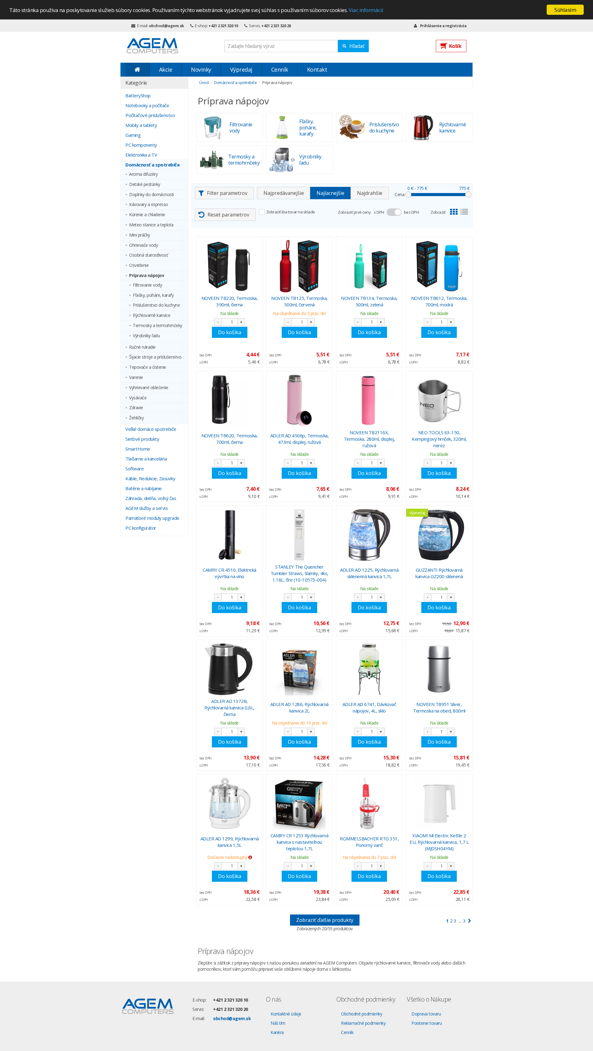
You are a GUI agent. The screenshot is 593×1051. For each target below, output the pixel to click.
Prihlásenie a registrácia (443, 25)
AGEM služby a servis (146, 508)
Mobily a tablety (141, 125)
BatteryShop (138, 95)
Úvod (203, 82)
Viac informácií (366, 10)
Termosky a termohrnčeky (157, 325)
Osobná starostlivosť (148, 255)
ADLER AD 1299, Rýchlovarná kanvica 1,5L (229, 841)
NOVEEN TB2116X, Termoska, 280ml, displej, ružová (369, 438)
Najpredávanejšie (283, 193)
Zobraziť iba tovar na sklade (290, 212)
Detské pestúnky (144, 184)
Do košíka (229, 332)
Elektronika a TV (141, 155)
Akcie (165, 69)
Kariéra (277, 1032)
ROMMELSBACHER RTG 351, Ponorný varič (369, 841)
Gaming (133, 135)
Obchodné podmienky (361, 1014)
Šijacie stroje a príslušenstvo (155, 357)
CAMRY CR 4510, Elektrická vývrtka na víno (229, 573)
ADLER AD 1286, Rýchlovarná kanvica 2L (299, 707)
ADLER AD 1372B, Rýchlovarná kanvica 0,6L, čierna (229, 707)
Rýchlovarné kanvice (151, 315)
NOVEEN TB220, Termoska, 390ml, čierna (229, 301)
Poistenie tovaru (426, 1023)
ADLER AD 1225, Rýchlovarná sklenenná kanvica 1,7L (369, 573)
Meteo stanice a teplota (151, 225)
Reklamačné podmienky (363, 1023)
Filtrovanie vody (147, 285)
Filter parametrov (227, 193)
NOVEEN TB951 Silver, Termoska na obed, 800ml (439, 707)
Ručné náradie (142, 347)
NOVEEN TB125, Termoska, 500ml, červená (299, 301)
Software (134, 468)
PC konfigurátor (140, 528)
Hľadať (356, 46)
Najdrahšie (369, 193)
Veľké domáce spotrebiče (150, 429)
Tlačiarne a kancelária (146, 458)
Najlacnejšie (330, 193)
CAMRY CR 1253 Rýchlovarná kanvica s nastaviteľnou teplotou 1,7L (300, 841)
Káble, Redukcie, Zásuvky (150, 478)
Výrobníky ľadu (146, 335)
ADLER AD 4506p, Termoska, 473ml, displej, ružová (299, 438)
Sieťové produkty (142, 439)
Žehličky (136, 418)
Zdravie (136, 407)
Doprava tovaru (426, 1014)
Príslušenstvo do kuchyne (156, 305)
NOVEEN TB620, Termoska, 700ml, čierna (229, 438)
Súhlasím (565, 9)
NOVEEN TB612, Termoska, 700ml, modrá (439, 301)
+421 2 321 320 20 (276, 25)
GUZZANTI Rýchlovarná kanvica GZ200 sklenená (439, 573)
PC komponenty (141, 145)
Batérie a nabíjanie (143, 488)
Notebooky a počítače (147, 105)
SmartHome (137, 449)
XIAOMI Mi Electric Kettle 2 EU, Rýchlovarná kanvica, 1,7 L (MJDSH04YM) (439, 841)
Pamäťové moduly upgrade (152, 518)
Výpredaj (241, 69)
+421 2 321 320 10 (223, 25)
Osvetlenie (139, 265)
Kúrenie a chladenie (147, 214)
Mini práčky (139, 235)
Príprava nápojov (146, 275)
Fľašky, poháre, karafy (153, 295)
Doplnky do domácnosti (151, 194)
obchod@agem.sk (166, 25)
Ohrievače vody (143, 245)
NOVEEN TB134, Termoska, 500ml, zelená (369, 301)
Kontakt (317, 69)
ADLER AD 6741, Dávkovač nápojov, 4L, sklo (369, 707)
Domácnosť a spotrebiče (152, 164)
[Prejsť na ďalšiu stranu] (469, 921)
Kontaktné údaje (286, 1014)
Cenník (279, 69)
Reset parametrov (228, 214)
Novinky (201, 69)
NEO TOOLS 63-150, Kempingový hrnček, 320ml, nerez (439, 438)
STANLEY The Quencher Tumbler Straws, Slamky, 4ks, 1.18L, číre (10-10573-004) (299, 573)
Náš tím (278, 1023)
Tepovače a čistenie (147, 367)
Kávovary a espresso (148, 204)
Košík (455, 46)
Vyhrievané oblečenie (148, 387)
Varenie (136, 377)
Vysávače (137, 398)
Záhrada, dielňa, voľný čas (150, 498)
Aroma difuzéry (143, 174)
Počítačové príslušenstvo (150, 115)
